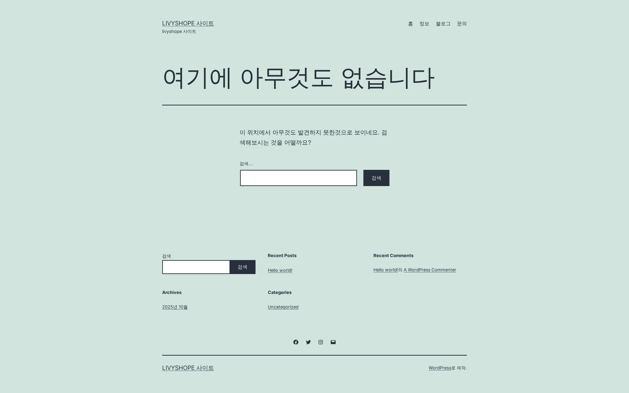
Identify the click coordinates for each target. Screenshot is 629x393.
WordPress (440, 367)
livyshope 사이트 (188, 23)
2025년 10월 (175, 306)
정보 (424, 24)
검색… (246, 163)
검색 (166, 256)
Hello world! (280, 270)
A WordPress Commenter (430, 269)
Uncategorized (283, 306)
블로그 (443, 24)
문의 (462, 24)
